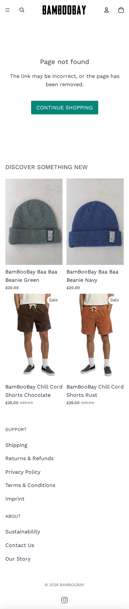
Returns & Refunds (29, 458)
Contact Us (19, 545)
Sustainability (22, 531)
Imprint (14, 499)
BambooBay (72, 584)
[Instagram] (64, 600)
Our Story (17, 559)
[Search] (22, 10)
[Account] (106, 10)
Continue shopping (64, 107)
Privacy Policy (22, 472)
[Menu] (7, 10)
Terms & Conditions (30, 485)
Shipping (16, 445)
